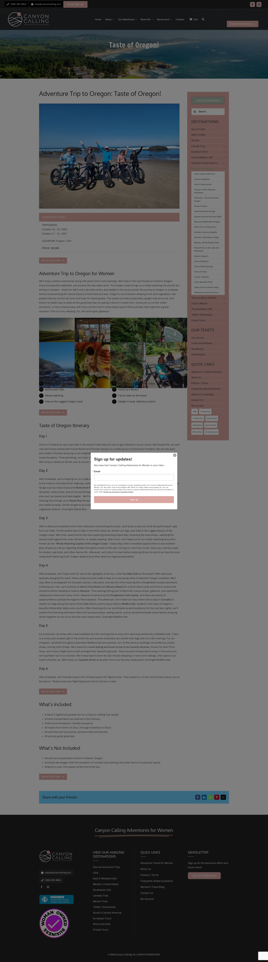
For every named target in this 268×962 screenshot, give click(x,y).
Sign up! (134, 499)
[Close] (174, 455)
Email (97, 471)
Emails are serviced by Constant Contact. (118, 492)
